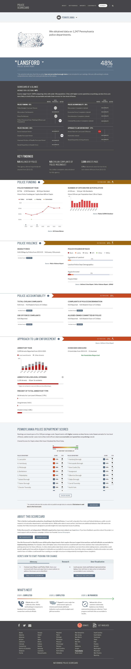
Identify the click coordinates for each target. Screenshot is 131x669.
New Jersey (78, 635)
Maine (58, 635)
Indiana (40, 644)
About (64, 5)
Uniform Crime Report (86, 284)
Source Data (42, 537)
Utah (95, 642)
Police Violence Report (56, 263)
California (22, 642)
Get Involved (103, 625)
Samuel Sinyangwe (64, 532)
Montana (58, 646)
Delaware (21, 651)
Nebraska (59, 653)
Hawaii (40, 635)
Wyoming (96, 655)
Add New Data (94, 505)
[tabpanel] (65, 571)
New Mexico (78, 637)
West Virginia (97, 653)
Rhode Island (78, 653)
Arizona (21, 639)
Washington (97, 648)
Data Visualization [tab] (97, 561)
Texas (95, 639)
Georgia (40, 633)
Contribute (92, 5)
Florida (21, 653)
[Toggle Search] (113, 5)
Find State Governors (34, 575)
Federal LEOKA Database (105, 213)
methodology (25, 537)
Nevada (77, 639)
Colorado (21, 644)
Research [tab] (65, 561)
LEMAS (111, 284)
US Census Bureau (58, 231)
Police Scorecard (23, 6)
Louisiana (40, 651)
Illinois (40, 642)
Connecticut (22, 646)
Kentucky (40, 648)
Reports (82, 5)
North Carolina (60, 648)
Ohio (76, 644)
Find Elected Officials (84, 575)
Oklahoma (78, 646)
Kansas (40, 646)
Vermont (96, 646)
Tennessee (97, 637)
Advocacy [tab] (33, 561)
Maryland (59, 633)
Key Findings (73, 5)
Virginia (96, 644)
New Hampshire (79, 633)
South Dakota (97, 635)
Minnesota (59, 639)
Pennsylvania (66, 17)
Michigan (59, 637)
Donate (103, 5)
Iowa (39, 637)
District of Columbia (24, 648)
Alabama (21, 635)
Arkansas (21, 637)
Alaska (21, 633)
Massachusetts (42, 653)
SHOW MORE (65, 495)
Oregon (77, 648)
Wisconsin (97, 651)
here (77, 530)
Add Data (29, 257)
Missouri (58, 642)
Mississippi (59, 644)
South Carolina (98, 633)
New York (77, 642)
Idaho (39, 639)
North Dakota (60, 651)
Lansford (28, 62)
